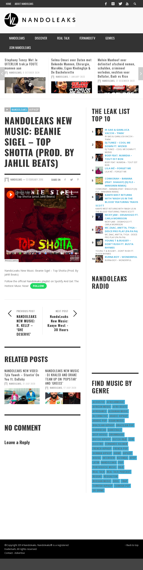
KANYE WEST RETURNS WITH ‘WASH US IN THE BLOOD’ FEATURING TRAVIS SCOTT (117, 200)
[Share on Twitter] (71, 179)
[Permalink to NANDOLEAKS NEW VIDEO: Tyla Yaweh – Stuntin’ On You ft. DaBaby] (22, 396)
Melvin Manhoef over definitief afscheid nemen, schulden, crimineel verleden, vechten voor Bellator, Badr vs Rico (69, 68)
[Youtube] (127, 3)
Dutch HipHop (101, 439)
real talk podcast (119, 472)
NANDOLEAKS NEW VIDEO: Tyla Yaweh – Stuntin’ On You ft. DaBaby (21, 374)
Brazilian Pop (125, 425)
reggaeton (110, 476)
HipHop (34, 109)
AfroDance (99, 411)
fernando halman (116, 444)
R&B (120, 467)
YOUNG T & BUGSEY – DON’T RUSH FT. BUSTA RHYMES (119, 244)
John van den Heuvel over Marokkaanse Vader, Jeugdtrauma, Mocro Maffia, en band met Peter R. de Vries (117, 68)
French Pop (120, 448)
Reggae (97, 476)
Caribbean (99, 430)
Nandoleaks (19, 109)
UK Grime (98, 490)
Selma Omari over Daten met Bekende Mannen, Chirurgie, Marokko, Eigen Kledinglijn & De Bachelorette (25, 66)
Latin (96, 462)
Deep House (100, 434)
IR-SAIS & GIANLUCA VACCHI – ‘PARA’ (117, 131)
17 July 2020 (69, 387)
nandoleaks (108, 462)
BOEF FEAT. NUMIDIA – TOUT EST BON (118, 157)
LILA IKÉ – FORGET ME (118, 168)
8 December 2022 (125, 80)
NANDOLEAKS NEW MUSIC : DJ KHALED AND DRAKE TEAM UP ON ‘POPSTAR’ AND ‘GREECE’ (62, 376)
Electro (98, 444)
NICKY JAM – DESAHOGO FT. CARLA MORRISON (122, 216)
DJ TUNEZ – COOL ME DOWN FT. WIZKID (117, 144)
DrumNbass (116, 434)
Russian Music (102, 481)
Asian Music (116, 420)
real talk (99, 472)
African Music (102, 406)
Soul (116, 481)
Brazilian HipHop (103, 425)
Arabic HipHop (119, 416)
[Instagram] (113, 3)
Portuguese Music (104, 467)
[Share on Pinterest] (77, 179)
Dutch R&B (120, 439)
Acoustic (99, 402)
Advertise (20, 552)
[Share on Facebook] (64, 179)
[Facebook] (105, 3)
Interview (109, 458)
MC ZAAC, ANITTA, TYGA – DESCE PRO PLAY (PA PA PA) (121, 229)
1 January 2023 (30, 76)
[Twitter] (120, 3)
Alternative (100, 416)
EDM (131, 439)
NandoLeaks (15, 76)
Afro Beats (120, 406)
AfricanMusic (115, 402)
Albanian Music (118, 411)
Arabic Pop (100, 420)
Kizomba (122, 458)
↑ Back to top (132, 545)
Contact (8, 552)
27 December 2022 (78, 80)
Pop (120, 462)
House (97, 458)
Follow (38, 286)
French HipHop (102, 448)
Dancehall (114, 430)
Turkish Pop (122, 486)
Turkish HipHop (102, 486)
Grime (117, 453)
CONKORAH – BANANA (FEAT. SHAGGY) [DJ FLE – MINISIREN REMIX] (120, 182)
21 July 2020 (29, 383)
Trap (124, 481)
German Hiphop (102, 453)
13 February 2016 (34, 179)
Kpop (133, 458)
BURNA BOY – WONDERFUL (121, 257)
